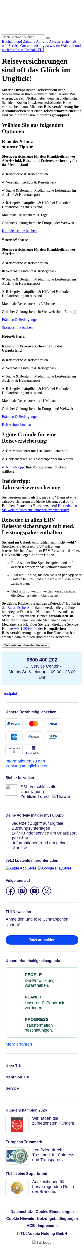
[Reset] (48, 38)
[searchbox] (23, 37)
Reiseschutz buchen (16, 424)
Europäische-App (20, 608)
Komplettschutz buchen (19, 231)
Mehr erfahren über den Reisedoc (26, 645)
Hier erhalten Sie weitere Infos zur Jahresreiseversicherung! (39, 508)
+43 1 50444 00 (25, 628)
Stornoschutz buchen (17, 327)
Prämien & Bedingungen (20, 320)
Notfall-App (15, 467)
